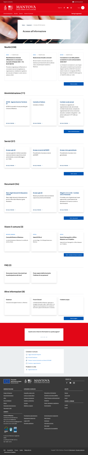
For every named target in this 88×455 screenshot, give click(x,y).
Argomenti (29, 25)
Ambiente (46, 400)
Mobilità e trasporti (28, 406)
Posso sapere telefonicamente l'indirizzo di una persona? (42, 274)
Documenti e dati (8, 408)
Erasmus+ (9, 299)
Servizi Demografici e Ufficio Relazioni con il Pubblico (68, 238)
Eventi (66, 407)
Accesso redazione (80, 450)
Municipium (72, 450)
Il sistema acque (64, 299)
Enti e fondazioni (7, 401)
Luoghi (66, 405)
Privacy (16, 450)
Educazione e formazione (50, 393)
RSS (5, 450)
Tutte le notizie (73, 84)
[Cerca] (82, 7)
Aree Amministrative (8, 395)
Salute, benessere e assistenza (51, 403)
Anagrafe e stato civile (29, 393)
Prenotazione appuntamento (30, 416)
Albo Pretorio (47, 418)
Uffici (5, 398)
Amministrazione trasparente (51, 416)
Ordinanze (46, 421)
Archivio (8, 234)
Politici (5, 403)
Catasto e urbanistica (29, 401)
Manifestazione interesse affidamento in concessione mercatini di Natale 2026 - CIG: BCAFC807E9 (15, 61)
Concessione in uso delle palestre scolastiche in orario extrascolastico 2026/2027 (70, 60)
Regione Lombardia (8, 2)
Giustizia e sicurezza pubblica (51, 395)
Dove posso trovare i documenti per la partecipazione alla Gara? (16, 274)
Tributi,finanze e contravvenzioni (52, 398)
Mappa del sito (27, 450)
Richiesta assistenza (28, 423)
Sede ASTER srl (37, 237)
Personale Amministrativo (10, 406)
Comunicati (67, 395)
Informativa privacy (48, 423)
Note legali (46, 426)
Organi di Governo (8, 393)
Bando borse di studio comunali (42, 58)
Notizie (61, 55)
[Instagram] (70, 8)
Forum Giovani (37, 299)
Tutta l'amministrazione (73, 131)
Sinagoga (13, 234)
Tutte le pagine (73, 318)
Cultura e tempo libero (29, 395)
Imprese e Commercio (29, 398)
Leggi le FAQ (27, 421)
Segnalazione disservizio (29, 418)
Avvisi (7, 55)
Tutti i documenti (74, 218)
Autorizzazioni (47, 406)
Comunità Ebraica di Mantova (14, 237)
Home (23, 25)
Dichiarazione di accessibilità (51, 428)
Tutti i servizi (74, 174)
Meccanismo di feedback (10, 452)
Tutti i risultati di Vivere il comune (74, 255)
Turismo (26, 403)
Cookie (21, 450)
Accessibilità (10, 450)
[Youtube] (67, 8)
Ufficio (34, 234)
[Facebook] (63, 8)
